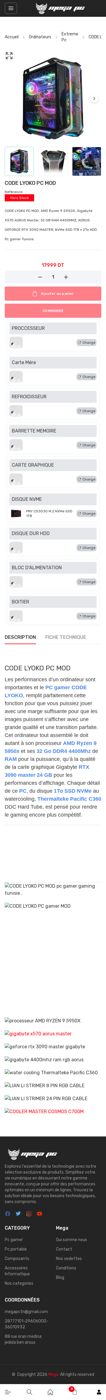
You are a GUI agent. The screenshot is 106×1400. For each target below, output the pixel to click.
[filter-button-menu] (11, 8)
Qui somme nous (71, 1239)
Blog (60, 1277)
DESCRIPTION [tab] (20, 637)
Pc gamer (14, 1239)
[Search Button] (29, 1392)
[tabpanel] (53, 882)
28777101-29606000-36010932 (26, 1324)
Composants (17, 1258)
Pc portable (16, 1249)
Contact (64, 1249)
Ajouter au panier (57, 294)
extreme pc (70, 37)
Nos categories (19, 1283)
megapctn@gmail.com (26, 1311)
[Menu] (8, 1392)
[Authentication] (99, 1392)
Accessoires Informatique (17, 1271)
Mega (53, 1374)
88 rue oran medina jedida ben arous (23, 1339)
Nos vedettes (69, 1258)
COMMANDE (53, 311)
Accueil (12, 37)
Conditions (66, 1268)
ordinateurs (40, 37)
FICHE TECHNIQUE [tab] (65, 637)
